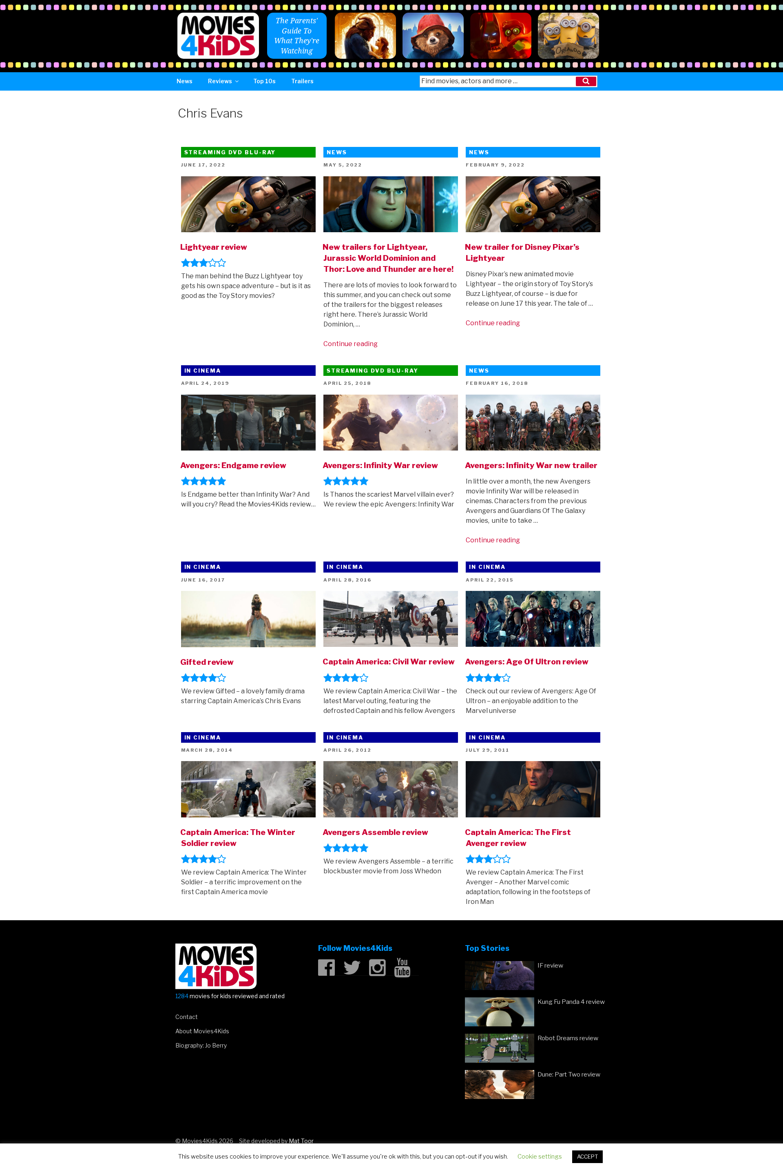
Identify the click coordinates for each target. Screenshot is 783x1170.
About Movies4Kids (202, 1031)
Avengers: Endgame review (233, 465)
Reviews (220, 81)
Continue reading (350, 344)
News (184, 81)
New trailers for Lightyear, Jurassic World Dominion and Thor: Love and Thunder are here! (388, 258)
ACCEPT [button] (587, 1156)
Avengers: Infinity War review (380, 465)
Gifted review (207, 662)
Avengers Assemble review (375, 832)
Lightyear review (213, 247)
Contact (186, 1016)
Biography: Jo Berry (201, 1045)
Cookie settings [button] (540, 1156)
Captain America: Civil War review (389, 661)
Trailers (302, 81)
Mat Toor (301, 1140)
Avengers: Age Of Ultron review (526, 661)
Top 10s (264, 81)
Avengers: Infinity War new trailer (531, 465)
